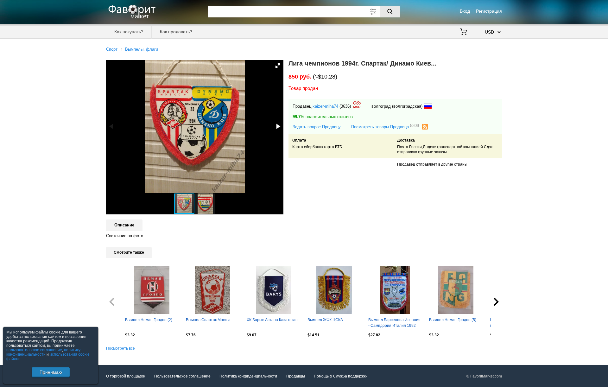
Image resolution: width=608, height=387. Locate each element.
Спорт (111, 49)
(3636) (345, 106)
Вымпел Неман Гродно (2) (148, 320)
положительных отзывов (323, 116)
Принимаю (51, 372)
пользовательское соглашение (34, 350)
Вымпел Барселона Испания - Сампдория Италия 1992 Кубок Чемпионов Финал (394, 323)
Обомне (357, 104)
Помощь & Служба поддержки (341, 376)
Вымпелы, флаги (141, 49)
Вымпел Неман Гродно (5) (452, 320)
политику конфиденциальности (43, 352)
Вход (465, 11)
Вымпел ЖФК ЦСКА (325, 320)
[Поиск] (390, 11)
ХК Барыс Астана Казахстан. (273, 320)
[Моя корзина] (463, 32)
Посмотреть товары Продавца (385, 126)
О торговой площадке (125, 376)
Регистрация (489, 11)
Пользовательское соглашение (182, 376)
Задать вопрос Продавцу (317, 126)
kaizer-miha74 (325, 106)
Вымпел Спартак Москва (208, 320)
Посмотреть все (120, 348)
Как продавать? (176, 31)
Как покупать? (128, 31)
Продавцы (295, 376)
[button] (278, 65)
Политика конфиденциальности (248, 376)
